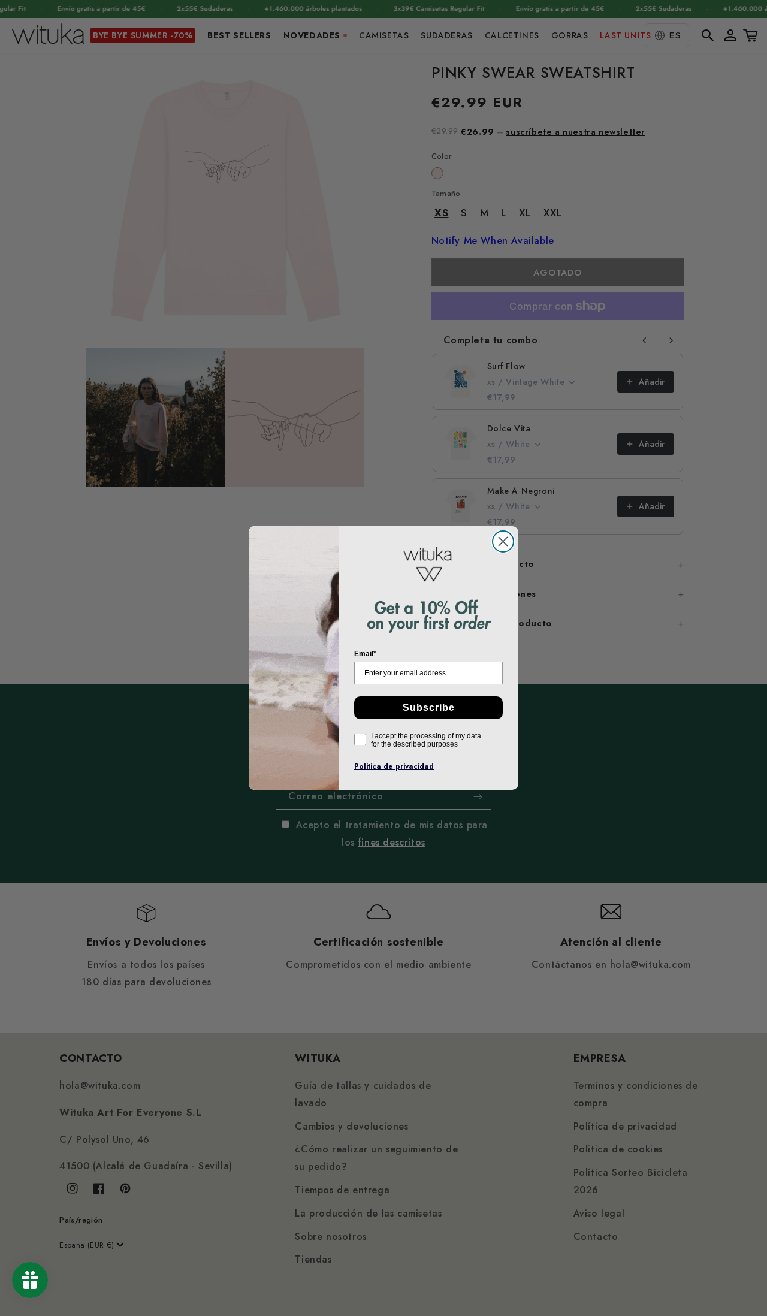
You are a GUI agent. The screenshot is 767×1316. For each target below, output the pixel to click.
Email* (365, 654)
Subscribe (429, 707)
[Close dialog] (503, 541)
